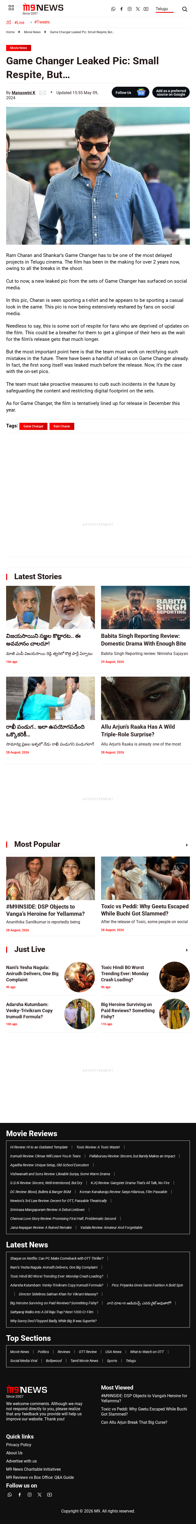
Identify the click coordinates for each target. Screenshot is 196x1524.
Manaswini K (23, 92)
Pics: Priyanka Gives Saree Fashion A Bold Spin (147, 1285)
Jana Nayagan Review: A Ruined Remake (41, 1227)
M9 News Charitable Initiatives (33, 1469)
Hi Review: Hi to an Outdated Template (39, 1147)
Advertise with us (21, 1461)
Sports (112, 1361)
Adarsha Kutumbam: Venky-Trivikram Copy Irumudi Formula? (56, 1285)
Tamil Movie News (84, 1361)
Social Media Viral (23, 1361)
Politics (43, 1352)
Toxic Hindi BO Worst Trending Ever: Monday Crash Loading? (56, 1276)
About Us (14, 1453)
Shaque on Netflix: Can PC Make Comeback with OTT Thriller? (56, 1258)
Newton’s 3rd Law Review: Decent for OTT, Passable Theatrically (58, 1201)
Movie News (32, 32)
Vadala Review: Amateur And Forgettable (111, 1227)
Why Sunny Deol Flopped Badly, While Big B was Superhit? (53, 1321)
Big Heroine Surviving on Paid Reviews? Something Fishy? (54, 1303)
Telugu (162, 8)
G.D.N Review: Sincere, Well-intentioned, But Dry (46, 1183)
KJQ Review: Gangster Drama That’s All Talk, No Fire (130, 1183)
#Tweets (42, 22)
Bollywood (54, 1361)
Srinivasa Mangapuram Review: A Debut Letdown (47, 1210)
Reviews (64, 1352)
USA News (113, 1352)
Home (10, 32)
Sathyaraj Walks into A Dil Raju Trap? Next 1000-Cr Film (51, 1312)
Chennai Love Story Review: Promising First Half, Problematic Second (63, 1219)
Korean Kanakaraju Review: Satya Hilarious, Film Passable (123, 1192)
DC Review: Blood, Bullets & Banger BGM (40, 1192)
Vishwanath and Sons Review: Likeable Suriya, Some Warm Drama (60, 1174)
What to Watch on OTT (147, 1352)
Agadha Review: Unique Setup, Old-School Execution (49, 1165)
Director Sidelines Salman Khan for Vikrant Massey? (58, 1294)
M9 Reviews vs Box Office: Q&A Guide (40, 1477)
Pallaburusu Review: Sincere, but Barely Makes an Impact (132, 1156)
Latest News (27, 1244)
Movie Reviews (31, 1133)
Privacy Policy (18, 1444)
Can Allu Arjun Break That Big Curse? (134, 1422)
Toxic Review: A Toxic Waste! (98, 1147)
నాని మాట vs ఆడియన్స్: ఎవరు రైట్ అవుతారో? (139, 1303)
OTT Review (88, 1352)
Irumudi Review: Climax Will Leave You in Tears (45, 1156)
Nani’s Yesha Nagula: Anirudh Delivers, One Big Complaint (53, 1267)
